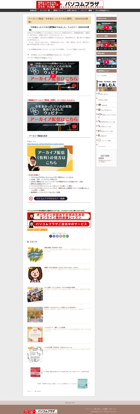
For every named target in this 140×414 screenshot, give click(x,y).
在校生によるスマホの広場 (107, 116)
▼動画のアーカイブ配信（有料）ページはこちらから (51, 100)
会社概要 (105, 409)
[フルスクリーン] (114, 31)
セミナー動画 (44, 229)
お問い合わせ (104, 94)
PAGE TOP (71, 403)
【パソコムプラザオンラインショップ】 (44, 177)
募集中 (37, 229)
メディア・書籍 (106, 140)
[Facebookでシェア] (54, 236)
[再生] (98, 31)
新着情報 (31, 229)
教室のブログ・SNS (107, 131)
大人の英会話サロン (106, 110)
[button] (67, 236)
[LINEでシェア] (64, 236)
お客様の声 (103, 136)
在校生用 (104, 105)
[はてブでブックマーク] (57, 236)
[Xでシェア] (50, 236)
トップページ (88, 409)
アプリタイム (102, 146)
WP (111, 409)
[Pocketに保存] (60, 236)
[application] (106, 27)
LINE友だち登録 (103, 100)
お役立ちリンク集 (105, 126)
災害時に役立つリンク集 (108, 122)
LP (114, 409)
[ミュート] (112, 31)
